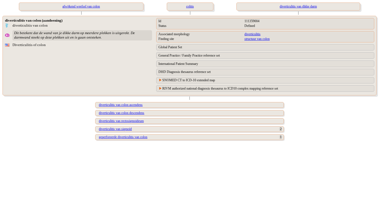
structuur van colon (257, 39)
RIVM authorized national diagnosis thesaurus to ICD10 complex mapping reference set (220, 88)
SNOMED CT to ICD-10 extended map (188, 80)
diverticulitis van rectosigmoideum (121, 121)
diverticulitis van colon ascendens (121, 105)
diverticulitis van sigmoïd (115, 129)
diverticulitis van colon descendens (121, 113)
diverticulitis (252, 34)
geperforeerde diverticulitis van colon (123, 137)
